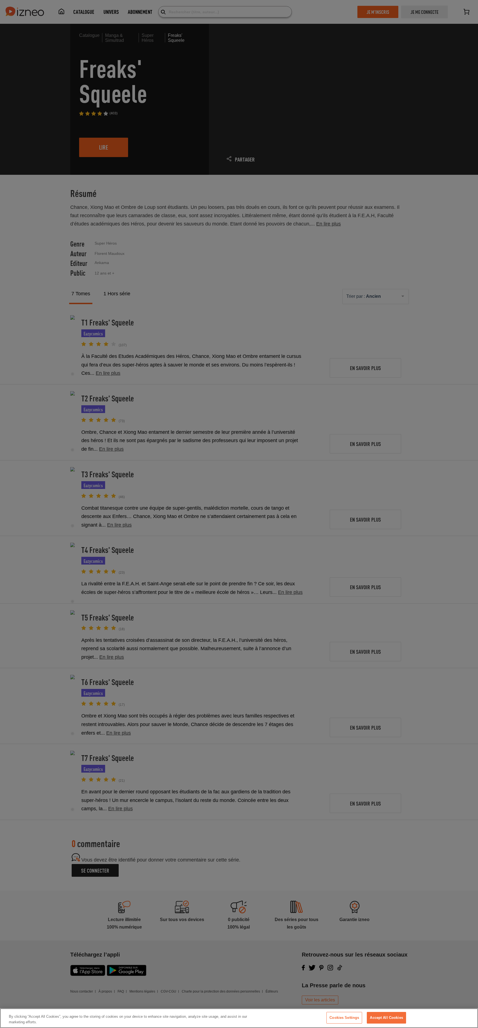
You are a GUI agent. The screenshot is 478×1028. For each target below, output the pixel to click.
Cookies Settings (344, 1018)
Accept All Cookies (386, 1018)
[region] (239, 1018)
